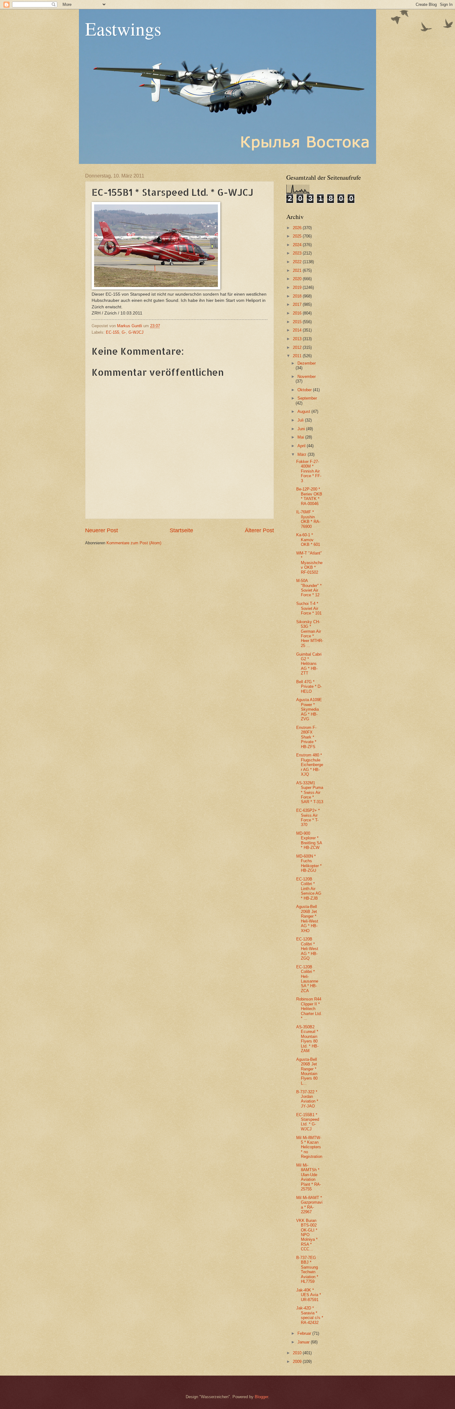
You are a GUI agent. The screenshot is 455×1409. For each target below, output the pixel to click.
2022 (298, 261)
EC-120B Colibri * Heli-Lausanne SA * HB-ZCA (307, 979)
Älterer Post (259, 530)
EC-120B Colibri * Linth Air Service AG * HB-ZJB (308, 889)
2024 (298, 244)
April (302, 445)
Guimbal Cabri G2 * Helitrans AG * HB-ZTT (309, 664)
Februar (304, 1333)
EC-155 (112, 332)
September (307, 398)
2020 (298, 278)
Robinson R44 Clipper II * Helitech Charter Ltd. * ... (309, 1009)
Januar (304, 1342)
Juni (301, 428)
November (306, 376)
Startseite (181, 530)
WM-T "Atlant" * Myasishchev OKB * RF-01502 (309, 563)
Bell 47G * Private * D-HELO (309, 686)
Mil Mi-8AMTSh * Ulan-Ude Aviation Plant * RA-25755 (308, 1177)
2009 (298, 1361)
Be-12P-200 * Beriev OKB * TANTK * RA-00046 (309, 496)
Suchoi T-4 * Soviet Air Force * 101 (309, 608)
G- (124, 332)
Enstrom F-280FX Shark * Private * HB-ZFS (306, 737)
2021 (298, 270)
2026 (298, 227)
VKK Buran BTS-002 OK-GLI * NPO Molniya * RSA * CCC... (307, 1235)
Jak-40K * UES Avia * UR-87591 (308, 1295)
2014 (298, 330)
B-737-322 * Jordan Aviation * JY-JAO (307, 1099)
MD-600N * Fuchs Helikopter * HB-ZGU (309, 863)
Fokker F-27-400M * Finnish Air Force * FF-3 (308, 471)
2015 (298, 321)
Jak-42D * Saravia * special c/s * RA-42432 (309, 1315)
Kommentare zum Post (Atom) (133, 543)
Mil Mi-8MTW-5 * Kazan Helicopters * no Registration (309, 1147)
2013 (298, 338)
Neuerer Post (101, 530)
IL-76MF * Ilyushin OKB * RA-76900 (308, 519)
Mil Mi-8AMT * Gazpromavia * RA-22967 (309, 1204)
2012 (298, 347)
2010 (298, 1353)
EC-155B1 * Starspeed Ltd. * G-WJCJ (307, 1121)
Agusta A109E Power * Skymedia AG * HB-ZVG (309, 709)
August (304, 411)
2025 (298, 236)
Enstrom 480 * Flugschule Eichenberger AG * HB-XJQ (309, 765)
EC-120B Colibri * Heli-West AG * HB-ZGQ (307, 949)
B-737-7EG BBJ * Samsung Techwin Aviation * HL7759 (307, 1269)
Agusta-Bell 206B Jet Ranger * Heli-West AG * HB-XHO (307, 918)
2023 (298, 253)
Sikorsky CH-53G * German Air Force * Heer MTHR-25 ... (309, 633)
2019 (298, 287)
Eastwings (123, 28)
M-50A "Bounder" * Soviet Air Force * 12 (309, 587)
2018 (298, 296)
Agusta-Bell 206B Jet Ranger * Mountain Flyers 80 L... (307, 1071)
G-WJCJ (136, 332)
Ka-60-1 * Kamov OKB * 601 (308, 540)
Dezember (306, 363)
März (302, 454)
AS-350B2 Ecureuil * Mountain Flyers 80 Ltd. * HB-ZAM (307, 1039)
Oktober (305, 390)
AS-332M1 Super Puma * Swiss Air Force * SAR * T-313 (309, 792)
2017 (298, 304)
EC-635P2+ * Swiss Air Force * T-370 (308, 817)
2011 (298, 355)
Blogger (261, 1396)
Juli (301, 420)
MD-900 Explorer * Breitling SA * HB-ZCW (309, 840)
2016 (298, 313)
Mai (301, 437)
